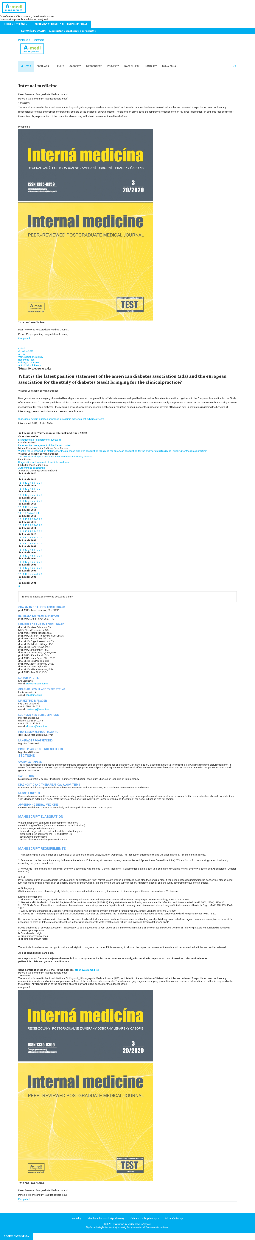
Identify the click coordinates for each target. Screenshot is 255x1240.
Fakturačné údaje (174, 1218)
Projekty (113, 66)
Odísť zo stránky (15, 24)
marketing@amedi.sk (37, 709)
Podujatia (43, 66)
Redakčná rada (26, 359)
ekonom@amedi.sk (36, 726)
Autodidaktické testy (29, 365)
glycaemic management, (73, 419)
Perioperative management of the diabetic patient (44, 445)
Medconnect (94, 66)
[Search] (235, 66)
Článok (22, 348)
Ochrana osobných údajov (144, 1218)
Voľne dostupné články (30, 356)
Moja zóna (169, 66)
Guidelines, (24, 419)
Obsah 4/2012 (25, 351)
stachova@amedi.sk (37, 683)
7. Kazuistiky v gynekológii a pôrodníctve (72, 31)
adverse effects (95, 419)
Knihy (60, 66)
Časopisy (75, 66)
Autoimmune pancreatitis (31, 467)
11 (23, 482)
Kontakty (151, 66)
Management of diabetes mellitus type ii (39, 439)
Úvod (27, 66)
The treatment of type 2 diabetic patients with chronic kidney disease (55, 456)
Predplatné (24, 338)
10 (26, 482)
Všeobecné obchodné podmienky (106, 1218)
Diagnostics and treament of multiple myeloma (43, 462)
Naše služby (131, 66)
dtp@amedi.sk (34, 695)
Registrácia (38, 40)
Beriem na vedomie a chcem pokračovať (61, 24)
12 (19, 482)
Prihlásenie (24, 40)
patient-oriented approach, (45, 419)
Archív (21, 354)
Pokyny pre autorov (28, 362)
